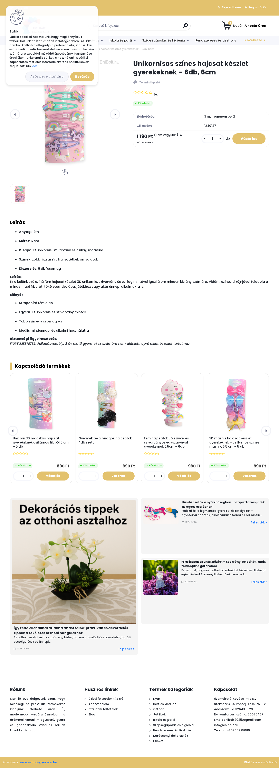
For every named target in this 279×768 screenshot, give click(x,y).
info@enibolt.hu (226, 725)
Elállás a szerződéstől (260, 762)
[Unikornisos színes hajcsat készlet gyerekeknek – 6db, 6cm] (65, 114)
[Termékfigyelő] (201, 82)
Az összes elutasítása (47, 76)
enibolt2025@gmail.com (242, 720)
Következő (253, 40)
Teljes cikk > (126, 649)
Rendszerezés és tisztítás (215, 40)
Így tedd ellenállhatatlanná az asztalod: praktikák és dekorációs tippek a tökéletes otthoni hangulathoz (71, 630)
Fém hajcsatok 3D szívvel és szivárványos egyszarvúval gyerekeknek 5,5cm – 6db (166, 442)
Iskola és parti (120, 40)
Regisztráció (257, 7)
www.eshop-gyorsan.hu (38, 762)
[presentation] (15, 114)
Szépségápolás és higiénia (163, 40)
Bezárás (82, 76)
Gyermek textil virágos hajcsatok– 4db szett (106, 440)
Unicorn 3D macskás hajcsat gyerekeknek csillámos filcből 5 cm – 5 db (41, 442)
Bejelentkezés (231, 7)
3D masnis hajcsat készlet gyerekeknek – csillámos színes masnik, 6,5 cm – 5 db (234, 442)
